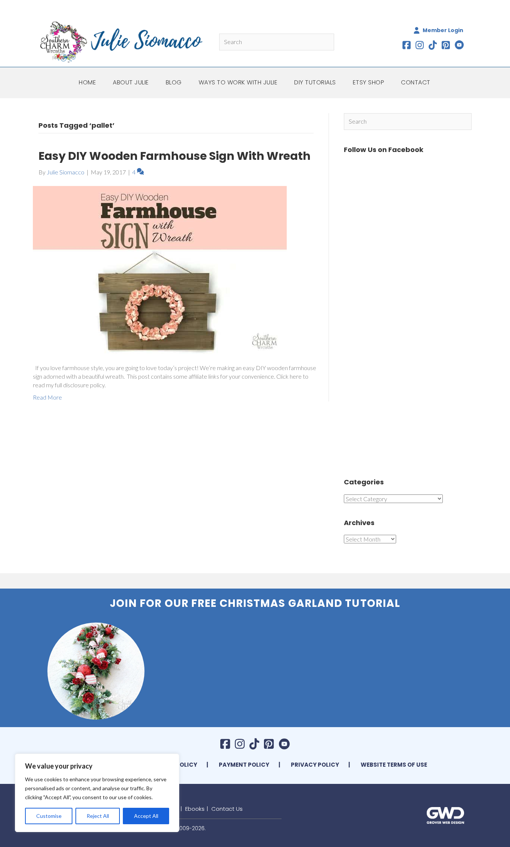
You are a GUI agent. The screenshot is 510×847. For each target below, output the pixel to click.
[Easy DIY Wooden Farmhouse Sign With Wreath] (160, 269)
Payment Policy (244, 765)
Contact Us (227, 809)
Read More (47, 397)
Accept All (146, 816)
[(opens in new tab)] (445, 814)
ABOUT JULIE (131, 82)
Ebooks (195, 809)
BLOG (174, 82)
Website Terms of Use (394, 765)
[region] (97, 793)
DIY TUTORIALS (315, 82)
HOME (87, 82)
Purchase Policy (170, 765)
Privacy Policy (315, 765)
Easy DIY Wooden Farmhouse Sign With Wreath (174, 156)
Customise (49, 816)
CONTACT (415, 82)
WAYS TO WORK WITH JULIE (238, 82)
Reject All (98, 816)
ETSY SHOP (369, 82)
